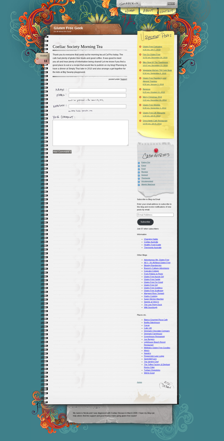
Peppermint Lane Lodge (154, 356)
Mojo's (146, 350)
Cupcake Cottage (151, 271)
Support (123, 79)
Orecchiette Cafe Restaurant (155, 122)
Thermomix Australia (152, 247)
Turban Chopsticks (152, 370)
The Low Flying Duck (153, 305)
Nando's (147, 353)
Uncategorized (147, 181)
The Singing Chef (151, 362)
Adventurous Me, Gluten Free (156, 260)
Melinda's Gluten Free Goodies (157, 348)
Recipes (144, 172)
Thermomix (145, 178)
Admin (139, 382)
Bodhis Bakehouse (152, 322)
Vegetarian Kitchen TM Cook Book (157, 71)
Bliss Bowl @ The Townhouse (155, 63)
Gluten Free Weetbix (154, 106)
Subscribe (145, 222)
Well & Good (149, 373)
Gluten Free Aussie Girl (154, 276)
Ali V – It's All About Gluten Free (157, 262)
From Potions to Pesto (153, 274)
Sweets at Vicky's (151, 302)
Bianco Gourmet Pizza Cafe (156, 320)
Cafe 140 (148, 328)
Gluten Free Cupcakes (152, 48)
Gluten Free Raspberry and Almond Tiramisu (154, 81)
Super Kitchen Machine (154, 299)
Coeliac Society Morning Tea (78, 46)
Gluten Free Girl (151, 285)
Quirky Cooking (150, 296)
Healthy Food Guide (152, 245)
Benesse (154, 90)
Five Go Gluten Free (155, 55)
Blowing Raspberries (153, 265)
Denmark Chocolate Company (157, 331)
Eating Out (145, 162)
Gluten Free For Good (153, 282)
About (148, 11)
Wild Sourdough (150, 307)
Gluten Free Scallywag (153, 291)
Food (143, 169)
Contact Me (167, 11)
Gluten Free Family (152, 279)
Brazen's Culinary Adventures (156, 268)
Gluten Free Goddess (153, 288)
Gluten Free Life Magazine (154, 114)
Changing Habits (151, 239)
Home (130, 11)
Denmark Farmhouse (153, 334)
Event (143, 165)
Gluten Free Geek (68, 28)
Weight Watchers (148, 184)
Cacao (147, 325)
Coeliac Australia (151, 242)
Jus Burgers (149, 339)
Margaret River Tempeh (154, 293)
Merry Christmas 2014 (155, 98)
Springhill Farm (150, 359)
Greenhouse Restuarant (154, 336)
